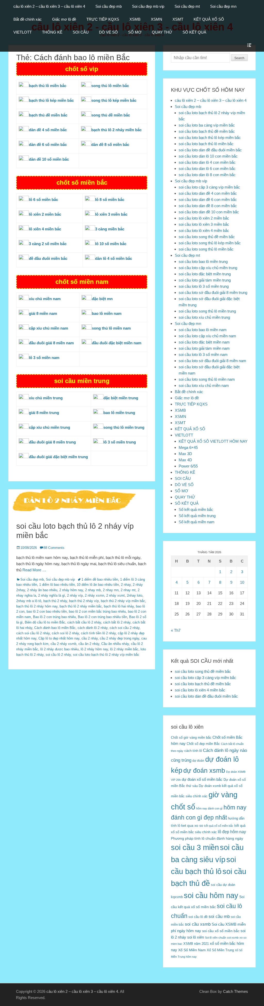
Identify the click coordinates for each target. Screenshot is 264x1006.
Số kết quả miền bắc (196, 509)
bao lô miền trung (119, 412)
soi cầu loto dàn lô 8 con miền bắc (207, 175)
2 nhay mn (111, 590)
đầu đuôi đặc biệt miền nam (116, 343)
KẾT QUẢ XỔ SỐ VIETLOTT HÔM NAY (213, 441)
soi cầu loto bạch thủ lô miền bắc (206, 144)
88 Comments (54, 548)
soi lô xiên (195, 937)
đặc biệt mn (102, 299)
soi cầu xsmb (198, 924)
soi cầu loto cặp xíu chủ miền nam (207, 336)
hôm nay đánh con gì (209, 808)
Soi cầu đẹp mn (223, 6)
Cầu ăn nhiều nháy (115, 644)
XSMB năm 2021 (196, 944)
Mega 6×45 (188, 447)
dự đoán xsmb (204, 770)
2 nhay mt (128, 590)
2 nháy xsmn (94, 595)
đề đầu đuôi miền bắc (48, 258)
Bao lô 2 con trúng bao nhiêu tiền (102, 617)
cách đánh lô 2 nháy (93, 628)
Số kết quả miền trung (197, 515)
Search (239, 58)
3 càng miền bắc (109, 229)
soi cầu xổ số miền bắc (221, 931)
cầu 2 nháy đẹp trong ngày (119, 638)
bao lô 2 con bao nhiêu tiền (47, 611)
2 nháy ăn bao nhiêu (42, 590)
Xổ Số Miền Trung (220, 950)
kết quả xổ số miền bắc (218, 825)
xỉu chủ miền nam (45, 299)
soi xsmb (232, 937)
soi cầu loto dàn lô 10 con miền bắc (208, 156)
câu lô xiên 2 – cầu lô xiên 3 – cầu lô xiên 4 (49, 6)
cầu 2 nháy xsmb (63, 644)
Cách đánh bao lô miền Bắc (55, 628)
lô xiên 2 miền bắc (45, 214)
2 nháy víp (75, 595)
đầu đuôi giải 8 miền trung (52, 442)
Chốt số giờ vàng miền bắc (191, 737)
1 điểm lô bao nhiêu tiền (57, 585)
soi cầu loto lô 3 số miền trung (204, 286)
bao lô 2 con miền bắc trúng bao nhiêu (97, 611)
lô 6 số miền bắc (43, 199)
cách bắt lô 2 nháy (116, 622)
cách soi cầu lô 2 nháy (33, 633)
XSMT (177, 19)
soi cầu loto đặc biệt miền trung (205, 274)
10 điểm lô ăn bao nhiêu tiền (98, 585)
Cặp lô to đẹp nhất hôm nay (58, 638)
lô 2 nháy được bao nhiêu (59, 649)
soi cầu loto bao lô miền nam (203, 329)
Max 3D (185, 453)
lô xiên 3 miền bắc (111, 214)
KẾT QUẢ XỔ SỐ (209, 19)
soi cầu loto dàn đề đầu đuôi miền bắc (210, 150)
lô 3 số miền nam (44, 357)
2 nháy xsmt (115, 595)
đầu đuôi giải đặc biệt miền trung (58, 457)
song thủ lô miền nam (111, 328)
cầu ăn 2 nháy (88, 644)
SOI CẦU (81, 32)
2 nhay (126, 585)
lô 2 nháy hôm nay (94, 649)
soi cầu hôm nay (211, 895)
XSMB (135, 19)
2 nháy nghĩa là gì (51, 595)
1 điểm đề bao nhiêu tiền (99, 579)
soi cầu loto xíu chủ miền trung (204, 317)
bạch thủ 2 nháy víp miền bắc (123, 601)
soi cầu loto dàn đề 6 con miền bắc (208, 199)
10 (242, 582)
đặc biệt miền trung (120, 398)
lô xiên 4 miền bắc (45, 229)
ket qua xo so (192, 826)
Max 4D (185, 460)
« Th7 (175, 630)
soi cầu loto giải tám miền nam (204, 348)
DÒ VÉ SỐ (108, 32)
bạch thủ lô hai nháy (119, 606)
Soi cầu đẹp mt (187, 6)
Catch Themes (235, 991)
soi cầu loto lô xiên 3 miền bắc (204, 224)
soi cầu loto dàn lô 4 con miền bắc (207, 162)
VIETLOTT (22, 32)
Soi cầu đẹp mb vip (148, 6)
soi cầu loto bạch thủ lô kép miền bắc (210, 137)
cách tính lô (193, 751)
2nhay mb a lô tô (28, 601)
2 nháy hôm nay (71, 590)
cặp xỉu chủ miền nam (48, 328)
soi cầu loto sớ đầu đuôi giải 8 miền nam (212, 360)
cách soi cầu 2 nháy (124, 628)
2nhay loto (134, 595)
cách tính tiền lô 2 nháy (98, 633)
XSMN (156, 19)
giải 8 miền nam (43, 313)
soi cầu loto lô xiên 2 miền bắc (204, 218)
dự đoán (198, 760)
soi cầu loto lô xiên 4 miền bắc (204, 230)
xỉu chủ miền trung (46, 398)
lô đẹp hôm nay (232, 831)
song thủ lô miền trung (123, 427)
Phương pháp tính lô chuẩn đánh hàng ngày (207, 838)
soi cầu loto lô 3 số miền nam (203, 354)
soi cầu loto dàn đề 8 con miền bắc (208, 206)
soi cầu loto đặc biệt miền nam (204, 342)
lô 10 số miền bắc (110, 243)
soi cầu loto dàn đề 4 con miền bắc (208, 193)
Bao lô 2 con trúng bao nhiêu (54, 617)
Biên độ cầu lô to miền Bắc (45, 622)
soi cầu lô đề (198, 917)
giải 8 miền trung (44, 412)
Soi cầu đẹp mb (108, 6)
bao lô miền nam (106, 313)
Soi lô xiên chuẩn (215, 937)
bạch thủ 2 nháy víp (84, 601)
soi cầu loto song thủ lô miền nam (207, 379)
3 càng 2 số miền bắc (48, 243)
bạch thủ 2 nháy (55, 601)
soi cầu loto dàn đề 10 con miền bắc (209, 212)
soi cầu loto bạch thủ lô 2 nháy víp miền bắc (106, 655)
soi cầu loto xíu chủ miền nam (204, 385)
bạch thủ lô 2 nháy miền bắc (81, 606)
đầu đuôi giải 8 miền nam (51, 343)
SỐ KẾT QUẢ (194, 32)
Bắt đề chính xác (27, 19)
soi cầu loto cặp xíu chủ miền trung (208, 268)
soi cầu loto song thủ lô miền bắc (206, 249)
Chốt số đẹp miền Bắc (203, 744)
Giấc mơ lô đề (64, 19)
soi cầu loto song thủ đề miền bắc (207, 237)
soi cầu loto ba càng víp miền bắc (207, 125)
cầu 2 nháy (89, 638)
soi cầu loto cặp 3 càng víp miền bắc (209, 187)
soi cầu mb (219, 916)
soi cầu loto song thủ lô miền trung (207, 311)
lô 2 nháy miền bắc (124, 649)
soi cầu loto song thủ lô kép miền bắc (210, 243)
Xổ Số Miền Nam (192, 950)
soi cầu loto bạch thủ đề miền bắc (207, 131)
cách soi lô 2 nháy (65, 633)
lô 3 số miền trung (119, 442)
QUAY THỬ (162, 32)
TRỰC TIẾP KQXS (102, 19)
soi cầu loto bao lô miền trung (203, 261)
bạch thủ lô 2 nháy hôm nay (36, 606)
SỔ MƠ (135, 32)
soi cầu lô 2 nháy (58, 655)
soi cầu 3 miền (195, 847)
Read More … (34, 570)
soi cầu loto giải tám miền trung (205, 280)
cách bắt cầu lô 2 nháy (84, 622)
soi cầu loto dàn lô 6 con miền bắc (207, 168)
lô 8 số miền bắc (109, 199)
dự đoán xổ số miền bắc (202, 779)
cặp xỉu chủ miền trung (49, 427)
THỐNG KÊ (52, 32)
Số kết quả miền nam (196, 522)
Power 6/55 (188, 466)
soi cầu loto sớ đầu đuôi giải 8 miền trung (213, 292)
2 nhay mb (93, 590)
